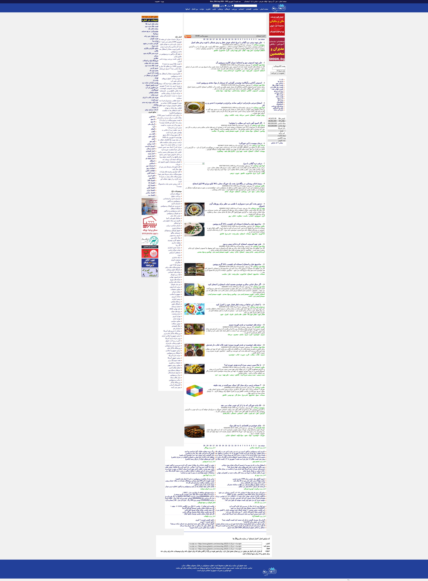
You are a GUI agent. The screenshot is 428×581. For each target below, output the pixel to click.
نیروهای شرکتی (175, 194)
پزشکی (220, 9)
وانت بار (155, 80)
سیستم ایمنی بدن (259, 296)
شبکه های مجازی (174, 282)
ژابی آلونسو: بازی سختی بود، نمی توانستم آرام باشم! (196, 455)
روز (230, 216)
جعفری (236, 334)
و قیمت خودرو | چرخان (251, 489)
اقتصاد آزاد (255, 516)
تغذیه (245, 151)
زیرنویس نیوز (260, 307)
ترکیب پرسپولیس (174, 380)
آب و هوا (271, 1)
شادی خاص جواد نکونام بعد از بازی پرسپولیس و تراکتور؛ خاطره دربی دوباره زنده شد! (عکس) (183, 486)
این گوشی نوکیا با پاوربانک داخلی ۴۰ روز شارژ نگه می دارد (245, 512)
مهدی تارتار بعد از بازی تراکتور (204, 484)
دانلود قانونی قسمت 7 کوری (205, 520)
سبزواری (258, 216)
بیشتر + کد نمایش (277, 143)
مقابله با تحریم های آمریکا (172, 331)
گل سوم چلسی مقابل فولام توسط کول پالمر (199, 510)
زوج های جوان (175, 311)
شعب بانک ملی (175, 216)
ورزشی (234, 9)
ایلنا (263, 428)
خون (221, 314)
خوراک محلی (260, 191)
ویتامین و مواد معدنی (204, 252)
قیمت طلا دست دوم (151, 26)
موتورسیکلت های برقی (172, 267)
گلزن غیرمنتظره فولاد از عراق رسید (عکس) (199, 459)
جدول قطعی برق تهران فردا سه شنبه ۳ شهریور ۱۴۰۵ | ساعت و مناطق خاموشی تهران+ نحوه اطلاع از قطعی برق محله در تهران (222, 453)
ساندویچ (254, 234)
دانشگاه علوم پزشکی (173, 270)
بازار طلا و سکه (175, 377)
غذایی (257, 294)
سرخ (246, 334)
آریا (154, 126)
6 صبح (153, 119)
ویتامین (262, 131)
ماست (245, 216)
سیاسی (255, 9)
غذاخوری (222, 50)
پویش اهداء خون (175, 265)
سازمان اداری (175, 203)
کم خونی (252, 413)
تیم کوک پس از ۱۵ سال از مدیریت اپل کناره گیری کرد (247, 506)
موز (243, 70)
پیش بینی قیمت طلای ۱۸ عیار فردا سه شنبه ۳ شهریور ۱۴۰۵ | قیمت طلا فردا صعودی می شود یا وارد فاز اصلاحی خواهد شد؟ (224, 459)
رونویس (262, 45)
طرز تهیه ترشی (235, 50)
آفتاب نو (152, 134)
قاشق (216, 50)
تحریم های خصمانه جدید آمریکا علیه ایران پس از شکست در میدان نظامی (241, 469)
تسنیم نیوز (256, 461)
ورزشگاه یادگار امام (173, 348)
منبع (253, 191)
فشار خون (261, 314)
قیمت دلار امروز (153, 73)
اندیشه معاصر (254, 448)
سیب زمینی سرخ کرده (248, 375)
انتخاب (256, 151)
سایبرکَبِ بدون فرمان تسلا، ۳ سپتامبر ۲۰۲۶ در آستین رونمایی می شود (242, 492)
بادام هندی (226, 413)
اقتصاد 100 (151, 180)
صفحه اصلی (282, 1)
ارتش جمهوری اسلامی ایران (171, 336)
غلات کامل (238, 314)
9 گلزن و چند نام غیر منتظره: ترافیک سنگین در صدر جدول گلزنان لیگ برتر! (189, 471)
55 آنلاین (152, 117)
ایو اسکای (177, 223)
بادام (236, 252)
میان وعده (235, 234)
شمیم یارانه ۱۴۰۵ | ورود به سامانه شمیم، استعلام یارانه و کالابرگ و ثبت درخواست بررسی (235, 457)
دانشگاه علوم (176, 304)
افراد (231, 314)
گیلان (243, 50)
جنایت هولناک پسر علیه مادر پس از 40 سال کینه (249, 481)
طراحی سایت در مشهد (150, 43)
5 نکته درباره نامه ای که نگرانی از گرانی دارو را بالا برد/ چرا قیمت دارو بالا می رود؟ (237, 526)
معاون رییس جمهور (174, 365)
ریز (220, 375)
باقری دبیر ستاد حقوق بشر (171, 221)
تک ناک (256, 502)
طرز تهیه (250, 50)
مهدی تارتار (176, 319)
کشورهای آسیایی (174, 385)
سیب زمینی (261, 375)
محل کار (238, 395)
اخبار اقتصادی (150, 151)
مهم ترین (239, 151)
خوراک (231, 191)
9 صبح (153, 122)
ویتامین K (221, 131)
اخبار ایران (151, 153)
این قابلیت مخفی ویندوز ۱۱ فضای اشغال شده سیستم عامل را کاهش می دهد (239, 510)
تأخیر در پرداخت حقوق (173, 341)
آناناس (249, 91)
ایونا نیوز (262, 107)
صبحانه (219, 70)
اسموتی (256, 70)
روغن (226, 115)
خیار (229, 274)
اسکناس (152, 163)
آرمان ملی (151, 124)
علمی (214, 9)
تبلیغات (206, 516)
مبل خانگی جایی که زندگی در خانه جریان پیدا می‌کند (197, 526)
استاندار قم (176, 328)
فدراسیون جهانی (175, 277)
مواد (250, 435)
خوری (237, 173)
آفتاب (153, 131)
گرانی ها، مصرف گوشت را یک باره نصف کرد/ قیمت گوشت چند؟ (243, 520)
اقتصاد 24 (151, 183)
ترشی (232, 173)
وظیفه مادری (176, 243)
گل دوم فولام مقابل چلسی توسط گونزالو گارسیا (198, 508)
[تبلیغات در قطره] (150, 21)
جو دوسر (231, 395)
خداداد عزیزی (176, 297)
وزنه (179, 255)
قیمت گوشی (154, 38)
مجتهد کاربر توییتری (174, 240)
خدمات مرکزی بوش (151, 109)
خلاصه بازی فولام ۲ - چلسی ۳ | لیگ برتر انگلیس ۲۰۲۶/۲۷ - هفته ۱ (192, 506)
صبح (257, 395)
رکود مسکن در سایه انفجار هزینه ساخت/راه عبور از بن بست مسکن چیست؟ (240, 524)
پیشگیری (220, 151)
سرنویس (206, 461)
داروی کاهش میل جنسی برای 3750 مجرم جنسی (249, 479)
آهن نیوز (152, 141)
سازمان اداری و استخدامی (171, 198)
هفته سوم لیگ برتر (174, 360)
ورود (162, 1)
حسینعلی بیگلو (175, 233)
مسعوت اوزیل (175, 260)
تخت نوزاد (155, 46)
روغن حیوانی (260, 115)
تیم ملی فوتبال (175, 284)
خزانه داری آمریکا (174, 355)
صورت (243, 355)
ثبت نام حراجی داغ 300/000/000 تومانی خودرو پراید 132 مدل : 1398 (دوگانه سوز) (186, 498)
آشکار (153, 129)
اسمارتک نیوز (150, 166)
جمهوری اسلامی (175, 294)
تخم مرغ (228, 234)
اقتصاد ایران (151, 190)
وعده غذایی (236, 91)
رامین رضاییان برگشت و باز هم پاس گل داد (200, 483)
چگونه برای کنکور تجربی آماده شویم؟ (202, 527)
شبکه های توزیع (175, 279)
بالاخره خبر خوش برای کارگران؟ (254, 522)
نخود (246, 435)
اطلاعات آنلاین (150, 171)
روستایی (244, 191)
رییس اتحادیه (176, 299)
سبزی (263, 334)
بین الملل (195, 9)
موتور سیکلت (176, 323)
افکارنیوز (152, 178)
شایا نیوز (262, 65)
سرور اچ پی (154, 68)
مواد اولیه (227, 91)
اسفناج (262, 70)
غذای (226, 191)
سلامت (214, 131)
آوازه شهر (151, 136)
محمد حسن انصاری (174, 248)
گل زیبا (178, 245)
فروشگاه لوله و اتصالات (150, 60)
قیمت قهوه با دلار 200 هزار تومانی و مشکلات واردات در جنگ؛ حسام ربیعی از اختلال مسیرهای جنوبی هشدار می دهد (176, 481)
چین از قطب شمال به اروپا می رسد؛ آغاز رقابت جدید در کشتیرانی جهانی (241, 473)
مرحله (242, 115)
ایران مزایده (205, 489)
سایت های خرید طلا (151, 24)
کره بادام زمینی (228, 70)
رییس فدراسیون (175, 287)
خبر (276, 1)
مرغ (254, 173)
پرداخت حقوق (175, 196)
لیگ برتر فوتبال (175, 274)
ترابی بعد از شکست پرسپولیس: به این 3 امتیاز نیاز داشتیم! (195, 479)
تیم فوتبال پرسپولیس (173, 213)
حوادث (202, 9)
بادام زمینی (249, 252)
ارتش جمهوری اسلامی (173, 350)
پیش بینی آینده (175, 387)
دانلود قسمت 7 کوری (207, 522)
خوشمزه (256, 334)
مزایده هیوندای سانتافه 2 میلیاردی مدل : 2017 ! (198, 492)
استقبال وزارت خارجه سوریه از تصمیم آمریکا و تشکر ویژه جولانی (243, 465)
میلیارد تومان (176, 292)
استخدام (247, 1)
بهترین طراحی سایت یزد (150, 83)
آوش (153, 139)
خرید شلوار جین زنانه (151, 36)
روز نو (257, 475)
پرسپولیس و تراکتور (173, 201)
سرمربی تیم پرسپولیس (172, 346)
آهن (257, 413)
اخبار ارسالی (150, 148)
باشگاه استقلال (175, 208)
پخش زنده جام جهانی (151, 63)
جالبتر (263, 186)
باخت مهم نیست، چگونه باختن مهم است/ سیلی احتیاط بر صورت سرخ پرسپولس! (187, 469)
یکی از (242, 131)
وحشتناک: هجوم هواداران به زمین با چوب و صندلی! (197, 473)
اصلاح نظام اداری (174, 368)
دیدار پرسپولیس (175, 375)
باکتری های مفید (229, 151)
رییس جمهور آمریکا (174, 358)
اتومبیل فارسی (150, 146)
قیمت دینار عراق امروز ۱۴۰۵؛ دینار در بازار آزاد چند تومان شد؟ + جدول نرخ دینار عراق (237, 455)
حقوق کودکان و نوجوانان (172, 230)
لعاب (237, 355)
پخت (236, 115)
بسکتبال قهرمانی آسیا (173, 218)
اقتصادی (248, 9)
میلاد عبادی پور (175, 238)
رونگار (206, 448)
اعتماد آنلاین (151, 173)
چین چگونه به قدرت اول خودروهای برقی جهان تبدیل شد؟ (246, 467)
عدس (247, 115)
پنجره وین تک (153, 70)
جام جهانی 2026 (175, 309)
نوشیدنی (262, 91)
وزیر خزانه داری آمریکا (172, 338)
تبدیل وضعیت (176, 314)
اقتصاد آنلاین (151, 188)
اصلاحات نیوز (150, 168)
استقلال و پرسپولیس (173, 353)
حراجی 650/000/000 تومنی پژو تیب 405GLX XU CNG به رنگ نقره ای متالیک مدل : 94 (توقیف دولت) (180, 496)
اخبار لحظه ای (150, 158)
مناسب (224, 274)
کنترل (226, 314)
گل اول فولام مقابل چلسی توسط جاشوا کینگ (199, 514)
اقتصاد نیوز (151, 195)
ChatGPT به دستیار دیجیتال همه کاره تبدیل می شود (248, 508)
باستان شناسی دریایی (173, 225)
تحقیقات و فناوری (174, 363)
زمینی (232, 252)
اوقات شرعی (263, 1)
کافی (245, 413)
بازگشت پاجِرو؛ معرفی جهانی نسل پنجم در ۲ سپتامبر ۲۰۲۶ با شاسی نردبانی (240, 496)
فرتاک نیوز (261, 125)
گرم (227, 50)
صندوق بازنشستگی (174, 372)
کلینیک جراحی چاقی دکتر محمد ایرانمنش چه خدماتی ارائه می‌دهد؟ (192, 524)
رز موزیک (155, 107)
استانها (188, 9)
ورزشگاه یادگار (175, 382)
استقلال (152, 161)
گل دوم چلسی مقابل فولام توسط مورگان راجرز (198, 512)
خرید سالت (154, 95)
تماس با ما (254, 1)
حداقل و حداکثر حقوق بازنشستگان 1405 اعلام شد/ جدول (246, 527)
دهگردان (177, 262)
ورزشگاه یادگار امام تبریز (172, 333)
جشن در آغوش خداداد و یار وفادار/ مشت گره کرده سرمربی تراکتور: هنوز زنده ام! (187, 465)
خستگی (233, 413)
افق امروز (151, 175)
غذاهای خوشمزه (259, 50)
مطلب (252, 355)
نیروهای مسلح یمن (174, 370)
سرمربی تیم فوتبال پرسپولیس (170, 206)
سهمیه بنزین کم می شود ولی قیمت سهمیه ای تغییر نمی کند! (245, 500)
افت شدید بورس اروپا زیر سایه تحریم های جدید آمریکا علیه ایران (243, 514)
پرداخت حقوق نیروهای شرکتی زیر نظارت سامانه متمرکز (246, 484)
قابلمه (232, 115)
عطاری (156, 58)
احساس (240, 413)
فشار (244, 314)
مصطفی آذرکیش (174, 252)
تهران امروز (176, 316)
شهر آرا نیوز (261, 208)
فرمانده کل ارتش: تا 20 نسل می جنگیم (252, 486)
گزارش (262, 413)
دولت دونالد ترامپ (174, 250)
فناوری (208, 9)
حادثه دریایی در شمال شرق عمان (254, 471)
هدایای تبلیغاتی (153, 92)
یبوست (262, 151)
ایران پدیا (155, 41)
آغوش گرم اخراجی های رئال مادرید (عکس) (200, 453)
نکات (257, 355)
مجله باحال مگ (153, 29)
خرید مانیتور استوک (152, 85)
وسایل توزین (176, 228)
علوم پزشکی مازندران (173, 343)
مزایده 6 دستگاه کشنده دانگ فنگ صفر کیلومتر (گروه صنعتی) (194, 494)
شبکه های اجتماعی (174, 272)
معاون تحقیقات (175, 289)
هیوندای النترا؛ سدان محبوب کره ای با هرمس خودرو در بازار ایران (243, 498)
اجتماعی (241, 9)
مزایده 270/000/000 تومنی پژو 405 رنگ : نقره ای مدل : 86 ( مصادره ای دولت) (188, 500)
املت (250, 296)
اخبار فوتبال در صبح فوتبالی (206, 502)
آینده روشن (151, 144)
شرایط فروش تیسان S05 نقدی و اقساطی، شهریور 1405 (246, 494)
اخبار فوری (151, 156)
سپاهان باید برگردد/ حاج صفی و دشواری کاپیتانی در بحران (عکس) (192, 457)
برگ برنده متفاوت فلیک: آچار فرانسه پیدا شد (199, 451)
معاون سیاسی (175, 321)
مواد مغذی (219, 91)
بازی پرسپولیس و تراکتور (172, 211)
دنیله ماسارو (176, 257)
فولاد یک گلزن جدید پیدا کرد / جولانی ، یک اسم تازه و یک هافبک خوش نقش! (189, 467)
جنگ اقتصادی (176, 326)
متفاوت (239, 216)
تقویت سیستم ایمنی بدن (220, 252)
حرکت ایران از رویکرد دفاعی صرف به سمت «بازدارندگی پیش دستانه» (171, 95)
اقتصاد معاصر (150, 193)
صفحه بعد (261, 39)
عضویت (157, 1)
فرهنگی (227, 9)
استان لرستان (176, 306)
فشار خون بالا (252, 314)
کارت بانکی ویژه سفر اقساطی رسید (253, 483)
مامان (241, 334)
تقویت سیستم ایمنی (232, 131)
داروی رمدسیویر (175, 235)
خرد (216, 375)
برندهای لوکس (175, 301)
